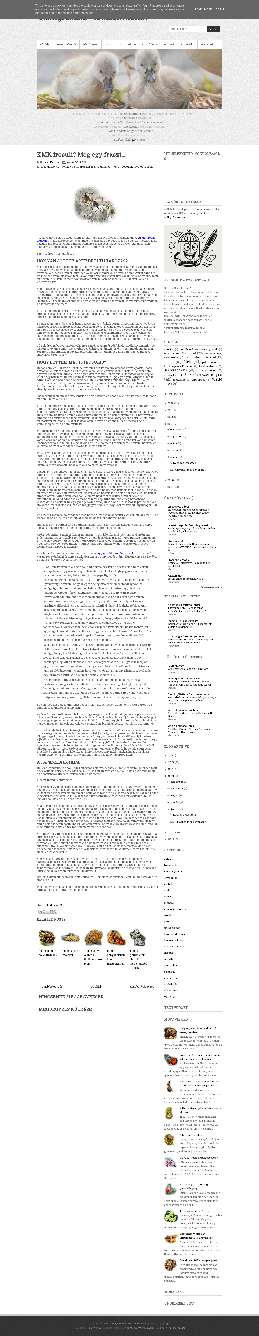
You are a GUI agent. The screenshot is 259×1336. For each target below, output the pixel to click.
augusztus (176, 440)
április (174, 454)
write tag (169, 1001)
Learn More (203, 9)
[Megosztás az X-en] (47, 916)
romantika (170, 379)
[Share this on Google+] (56, 909)
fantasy (217, 358)
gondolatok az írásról (70, 171)
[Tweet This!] (51, 909)
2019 (170, 491)
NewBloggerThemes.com (139, 1332)
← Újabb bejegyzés (50, 990)
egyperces (171, 358)
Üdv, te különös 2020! (183, 467)
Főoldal (45, 44)
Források (207, 44)
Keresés (213, 28)
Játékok (169, 44)
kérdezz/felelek (175, 374)
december (176, 434)
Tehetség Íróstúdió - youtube (186, 640)
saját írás (187, 379)
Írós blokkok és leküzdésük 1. (48, 959)
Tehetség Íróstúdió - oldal (184, 609)
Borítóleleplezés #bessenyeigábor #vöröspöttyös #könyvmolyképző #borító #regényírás (188, 517)
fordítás (174, 362)
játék (187, 366)
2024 (170, 414)
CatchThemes (93, 1332)
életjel (191, 358)
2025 (170, 407)
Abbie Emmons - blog (181, 730)
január (174, 461)
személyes (103, 171)
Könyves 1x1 (175, 545)
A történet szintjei (191, 1139)
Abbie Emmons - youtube (183, 714)
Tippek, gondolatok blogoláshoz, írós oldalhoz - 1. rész (138, 964)
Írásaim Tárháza (178, 564)
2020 (170, 484)
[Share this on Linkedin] (65, 909)
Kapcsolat (188, 44)
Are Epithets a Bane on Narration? (188, 673)
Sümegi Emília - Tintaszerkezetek (127, 1328)
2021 (170, 428)
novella (213, 374)
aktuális (169, 353)
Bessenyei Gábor (178, 511)
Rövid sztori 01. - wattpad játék (198, 1264)
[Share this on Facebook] (47, 909)
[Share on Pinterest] (61, 909)
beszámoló (47, 171)
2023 (170, 421)
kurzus (90, 171)
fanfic (206, 358)
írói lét (169, 366)
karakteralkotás (208, 370)
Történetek (90, 44)
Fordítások (149, 44)
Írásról (109, 44)
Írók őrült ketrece (175, 221)
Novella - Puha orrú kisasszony (199, 1162)
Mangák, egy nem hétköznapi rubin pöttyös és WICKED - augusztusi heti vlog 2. (192, 551)
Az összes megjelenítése (211, 591)
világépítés (198, 384)
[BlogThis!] (44, 916)
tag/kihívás (179, 384)
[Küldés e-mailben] (40, 916)
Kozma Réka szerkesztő (183, 625)
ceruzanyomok (208, 353)
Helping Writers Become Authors (188, 698)
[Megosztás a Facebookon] (51, 916)
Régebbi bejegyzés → (144, 990)
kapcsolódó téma (182, 370)
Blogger (166, 1328)
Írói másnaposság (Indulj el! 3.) (186, 583)
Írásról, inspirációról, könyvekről (188, 529)
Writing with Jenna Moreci (184, 683)
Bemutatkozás (66, 44)
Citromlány (175, 580)
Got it (220, 9)
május (173, 447)
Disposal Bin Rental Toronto (170, 1332)
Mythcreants (176, 670)
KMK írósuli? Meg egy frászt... (81, 159)
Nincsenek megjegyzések (135, 171)
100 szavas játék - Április (195, 1215)
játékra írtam (212, 366)
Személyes (128, 44)
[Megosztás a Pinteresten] (55, 916)
